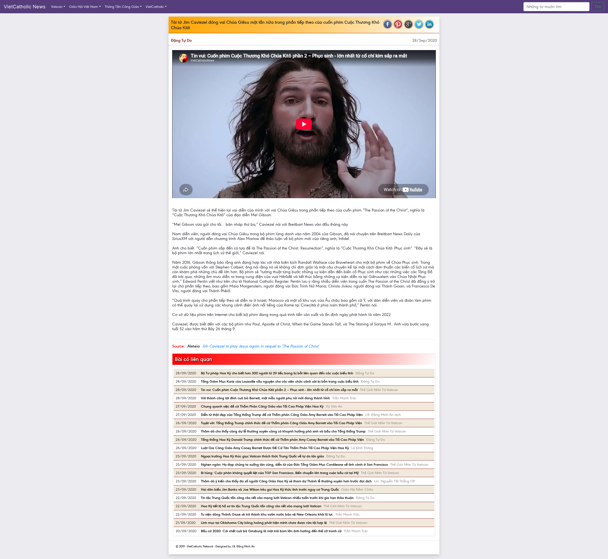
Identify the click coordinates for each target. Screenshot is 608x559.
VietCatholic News (24, 6)
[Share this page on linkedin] (429, 24)
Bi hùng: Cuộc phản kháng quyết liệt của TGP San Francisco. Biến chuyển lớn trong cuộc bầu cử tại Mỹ (280, 473)
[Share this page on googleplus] (408, 24)
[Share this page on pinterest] (398, 24)
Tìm (597, 6)
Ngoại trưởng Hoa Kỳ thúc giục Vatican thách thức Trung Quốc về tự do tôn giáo (262, 456)
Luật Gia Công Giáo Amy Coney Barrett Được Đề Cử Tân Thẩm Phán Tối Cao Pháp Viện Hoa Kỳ (275, 448)
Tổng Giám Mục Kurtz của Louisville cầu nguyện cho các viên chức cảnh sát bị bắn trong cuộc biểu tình (280, 381)
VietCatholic (155, 7)
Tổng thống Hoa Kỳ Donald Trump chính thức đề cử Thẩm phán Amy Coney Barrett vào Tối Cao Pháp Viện (282, 439)
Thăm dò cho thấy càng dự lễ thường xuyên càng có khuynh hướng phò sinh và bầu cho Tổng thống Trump (283, 431)
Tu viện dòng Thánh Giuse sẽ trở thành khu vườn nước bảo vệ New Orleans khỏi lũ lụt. (267, 514)
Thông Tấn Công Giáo (122, 7)
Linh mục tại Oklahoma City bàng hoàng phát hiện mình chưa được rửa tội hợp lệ (264, 523)
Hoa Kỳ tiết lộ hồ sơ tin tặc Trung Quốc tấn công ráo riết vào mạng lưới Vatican (261, 506)
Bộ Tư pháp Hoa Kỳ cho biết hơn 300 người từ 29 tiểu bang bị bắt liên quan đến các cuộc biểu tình (277, 373)
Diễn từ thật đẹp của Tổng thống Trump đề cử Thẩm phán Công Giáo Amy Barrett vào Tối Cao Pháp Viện (282, 415)
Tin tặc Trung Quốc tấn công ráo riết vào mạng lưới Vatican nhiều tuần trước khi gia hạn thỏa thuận (277, 498)
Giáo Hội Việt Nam (83, 7)
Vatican (56, 7)
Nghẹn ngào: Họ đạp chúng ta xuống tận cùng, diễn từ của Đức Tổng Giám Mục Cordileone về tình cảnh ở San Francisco (294, 464)
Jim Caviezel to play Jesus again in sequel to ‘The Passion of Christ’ (260, 346)
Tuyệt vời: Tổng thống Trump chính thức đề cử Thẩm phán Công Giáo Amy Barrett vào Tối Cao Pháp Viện (281, 423)
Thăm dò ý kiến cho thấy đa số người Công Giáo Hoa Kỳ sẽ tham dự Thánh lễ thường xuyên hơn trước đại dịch (286, 481)
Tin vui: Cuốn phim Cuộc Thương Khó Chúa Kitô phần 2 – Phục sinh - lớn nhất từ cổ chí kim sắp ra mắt (279, 390)
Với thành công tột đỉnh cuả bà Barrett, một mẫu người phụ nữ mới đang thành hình (265, 398)
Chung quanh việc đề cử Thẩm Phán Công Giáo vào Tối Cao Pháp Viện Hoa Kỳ (262, 406)
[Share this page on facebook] (387, 24)
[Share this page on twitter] (419, 24)
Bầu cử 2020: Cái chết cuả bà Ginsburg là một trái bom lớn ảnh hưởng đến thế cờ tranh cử (271, 531)
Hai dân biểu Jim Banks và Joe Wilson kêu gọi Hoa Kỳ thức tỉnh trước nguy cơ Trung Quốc (270, 489)
